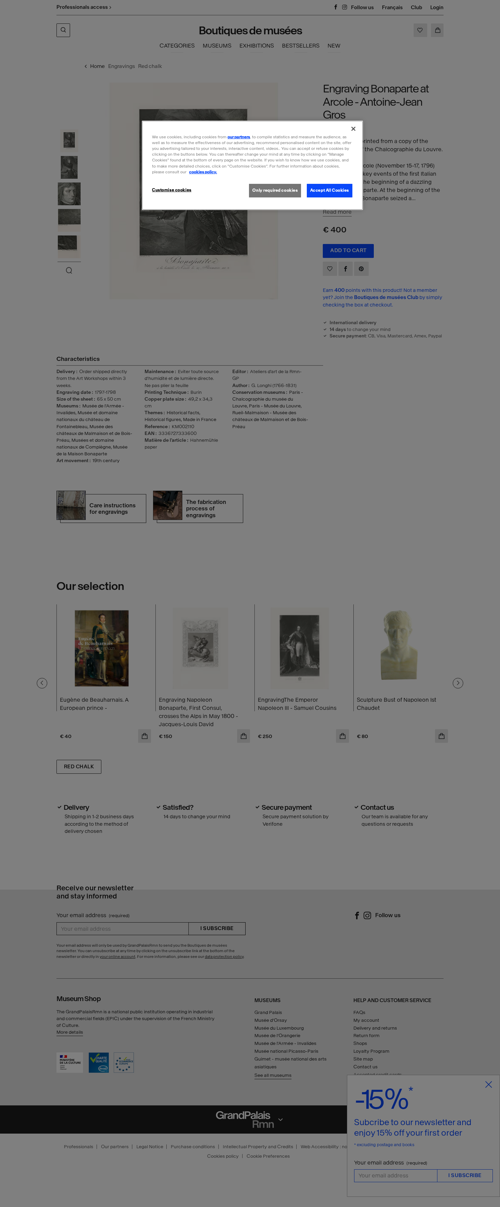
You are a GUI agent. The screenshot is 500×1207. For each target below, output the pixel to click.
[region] (252, 165)
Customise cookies (171, 190)
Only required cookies (275, 190)
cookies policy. (203, 172)
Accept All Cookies (329, 190)
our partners (239, 137)
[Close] (353, 128)
